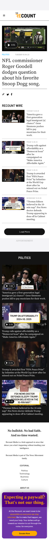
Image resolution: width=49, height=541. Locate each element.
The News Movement (34, 455)
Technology (24, 473)
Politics (5, 54)
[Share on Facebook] (11, 94)
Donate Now (24, 533)
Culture (24, 479)
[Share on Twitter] (8, 94)
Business (24, 476)
